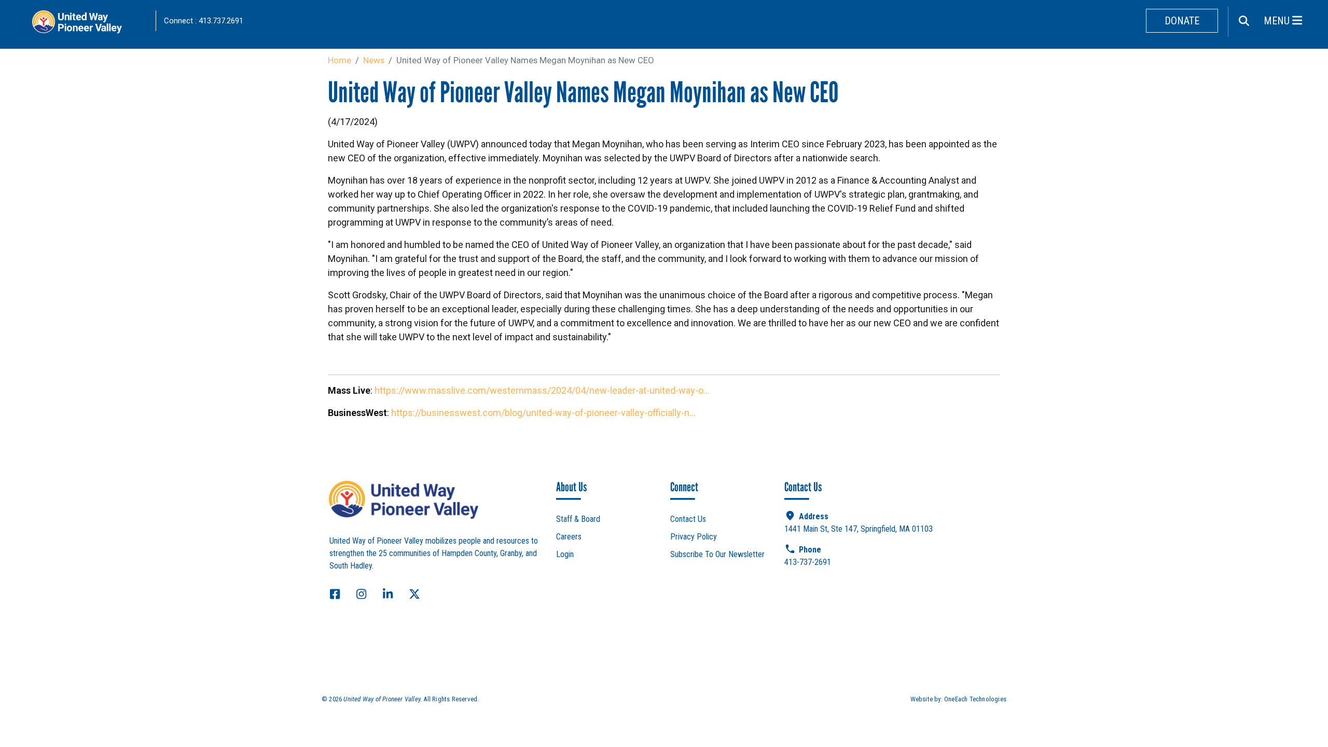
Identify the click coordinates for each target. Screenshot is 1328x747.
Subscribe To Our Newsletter (717, 554)
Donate (1182, 21)
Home (339, 60)
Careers (569, 537)
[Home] (88, 24)
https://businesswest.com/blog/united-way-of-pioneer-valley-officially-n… (543, 412)
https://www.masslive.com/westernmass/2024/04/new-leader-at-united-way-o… (542, 390)
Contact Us (688, 519)
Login (565, 554)
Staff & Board (578, 519)
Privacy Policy (693, 537)
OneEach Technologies (975, 699)
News (373, 60)
